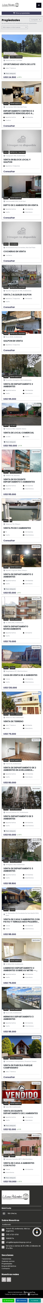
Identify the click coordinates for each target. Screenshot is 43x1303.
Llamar (35, 1300)
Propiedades (7, 1263)
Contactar (22, 1300)
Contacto (6, 1268)
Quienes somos (8, 1261)
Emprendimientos (9, 1266)
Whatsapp (9, 1300)
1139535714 (10, 1238)
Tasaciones (6, 1259)
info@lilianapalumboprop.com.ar (18, 1242)
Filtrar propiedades (23, 13)
